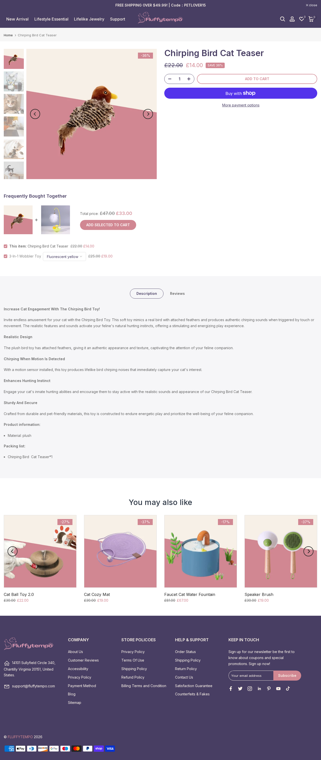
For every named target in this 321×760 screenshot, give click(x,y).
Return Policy (186, 669)
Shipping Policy (134, 669)
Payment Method (82, 686)
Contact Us (184, 677)
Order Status (185, 652)
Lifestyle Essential (51, 19)
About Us (75, 652)
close (10, 5)
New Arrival (17, 19)
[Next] (148, 114)
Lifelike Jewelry (89, 19)
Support (117, 19)
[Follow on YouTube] (278, 689)
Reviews (177, 293)
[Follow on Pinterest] (269, 689)
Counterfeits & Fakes (192, 694)
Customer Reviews (83, 660)
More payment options (241, 105)
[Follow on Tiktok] (288, 689)
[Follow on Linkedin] (259, 689)
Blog (71, 694)
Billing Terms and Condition (143, 686)
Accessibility (78, 669)
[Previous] (35, 114)
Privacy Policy (79, 677)
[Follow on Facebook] (230, 689)
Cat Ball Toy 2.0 (19, 594)
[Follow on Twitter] (240, 689)
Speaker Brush (259, 594)
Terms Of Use (132, 660)
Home (8, 35)
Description (146, 293)
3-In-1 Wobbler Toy (25, 256)
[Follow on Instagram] (250, 689)
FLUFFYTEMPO (20, 737)
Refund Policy (132, 677)
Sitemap (74, 702)
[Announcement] (160, 5)
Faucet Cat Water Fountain (189, 594)
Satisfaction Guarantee (193, 686)
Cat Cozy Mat (97, 594)
